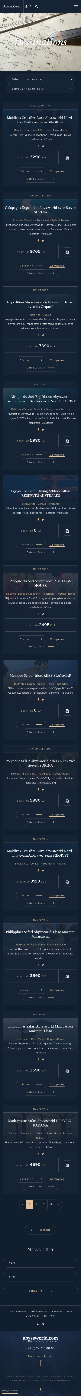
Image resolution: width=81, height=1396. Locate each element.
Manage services (10, 1390)
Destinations (17, 1312)
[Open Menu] (76, 6)
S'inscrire (36, 1291)
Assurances (69, 1376)
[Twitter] (43, 146)
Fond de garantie (52, 1376)
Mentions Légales (21, 1381)
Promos (57, 1312)
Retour (44, 1230)
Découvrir (27, 171)
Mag (69, 1312)
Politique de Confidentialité (56, 1381)
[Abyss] (13, 6)
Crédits (36, 1381)
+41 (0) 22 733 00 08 (41, 1348)
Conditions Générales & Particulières (23, 1376)
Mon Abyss (33, 1316)
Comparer (57, 171)
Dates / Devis (36, 179)
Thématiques (39, 1312)
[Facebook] (38, 146)
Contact (50, 1316)
